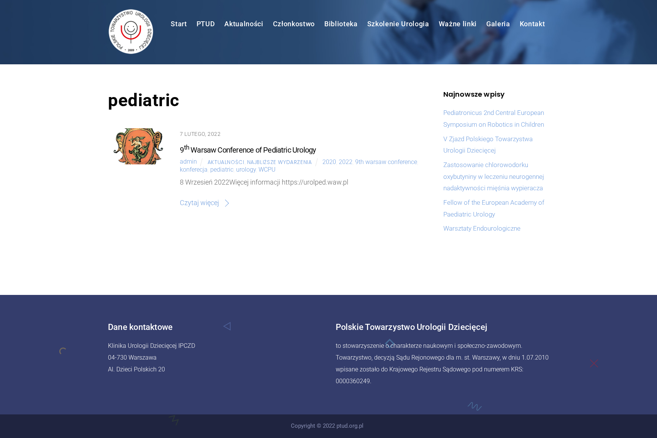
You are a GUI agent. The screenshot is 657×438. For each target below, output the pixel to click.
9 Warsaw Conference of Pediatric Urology (248, 149)
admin (188, 162)
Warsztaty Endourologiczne (482, 228)
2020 (329, 162)
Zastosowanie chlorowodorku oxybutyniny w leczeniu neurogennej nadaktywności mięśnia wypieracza (493, 176)
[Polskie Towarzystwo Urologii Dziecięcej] (131, 50)
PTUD (206, 24)
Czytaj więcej (199, 203)
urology (246, 169)
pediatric (221, 169)
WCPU (267, 169)
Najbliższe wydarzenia (279, 162)
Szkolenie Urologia (398, 24)
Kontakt (532, 24)
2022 (345, 162)
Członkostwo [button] (294, 24)
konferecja (194, 169)
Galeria (498, 24)
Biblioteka (341, 24)
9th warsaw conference (386, 162)
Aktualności (243, 24)
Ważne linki (458, 24)
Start (179, 24)
